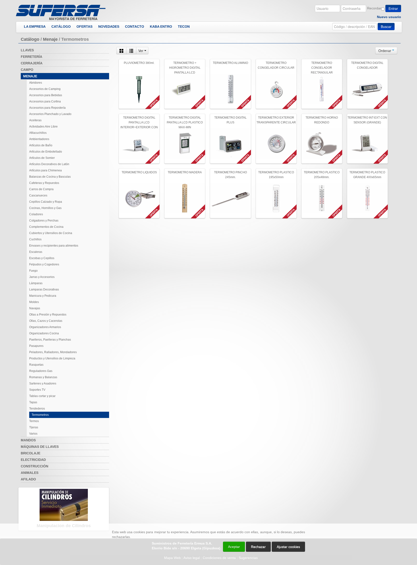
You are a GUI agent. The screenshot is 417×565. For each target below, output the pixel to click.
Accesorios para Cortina (45, 101)
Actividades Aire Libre (43, 126)
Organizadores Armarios (45, 327)
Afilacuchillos (38, 133)
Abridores (35, 82)
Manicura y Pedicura (42, 295)
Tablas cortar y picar (42, 396)
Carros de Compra (41, 189)
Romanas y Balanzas (43, 377)
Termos (34, 421)
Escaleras (35, 252)
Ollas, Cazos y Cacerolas (45, 321)
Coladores (36, 214)
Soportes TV (37, 389)
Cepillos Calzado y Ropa (45, 201)
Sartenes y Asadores (42, 383)
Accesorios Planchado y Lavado (50, 114)
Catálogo (30, 39)
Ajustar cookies (359, 519)
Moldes (34, 302)
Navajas (34, 308)
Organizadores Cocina (44, 333)
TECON (184, 26)
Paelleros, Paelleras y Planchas (50, 339)
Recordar (374, 8)
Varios (33, 433)
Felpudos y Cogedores (44, 264)
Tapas (33, 402)
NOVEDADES (108, 26)
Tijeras (33, 427)
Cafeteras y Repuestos (44, 183)
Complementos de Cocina (46, 227)
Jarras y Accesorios (42, 277)
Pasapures (36, 346)
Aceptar (234, 547)
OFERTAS (84, 26)
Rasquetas (36, 364)
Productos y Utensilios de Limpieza (52, 358)
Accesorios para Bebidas (45, 95)
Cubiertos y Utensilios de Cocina (50, 233)
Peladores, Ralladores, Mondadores (53, 352)
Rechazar (258, 547)
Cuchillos (35, 239)
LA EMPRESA (35, 26)
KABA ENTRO (161, 26)
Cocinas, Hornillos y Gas (45, 208)
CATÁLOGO (61, 26)
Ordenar (385, 50)
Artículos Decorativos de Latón (49, 164)
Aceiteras (35, 120)
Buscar (386, 26)
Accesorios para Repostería (47, 107)
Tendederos (37, 408)
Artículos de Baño (40, 145)
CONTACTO (134, 26)
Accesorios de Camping (45, 89)
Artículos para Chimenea (45, 170)
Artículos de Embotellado (45, 151)
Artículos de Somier (42, 158)
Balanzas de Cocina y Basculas (50, 176)
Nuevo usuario (389, 17)
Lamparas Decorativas (44, 289)
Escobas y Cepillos (41, 258)
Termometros (40, 415)
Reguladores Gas (40, 371)
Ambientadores (39, 139)
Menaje (50, 39)
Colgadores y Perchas (43, 220)
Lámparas (35, 283)
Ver (141, 50)
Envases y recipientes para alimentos (53, 245)
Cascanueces (38, 195)
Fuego (33, 270)
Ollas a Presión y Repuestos (47, 314)
